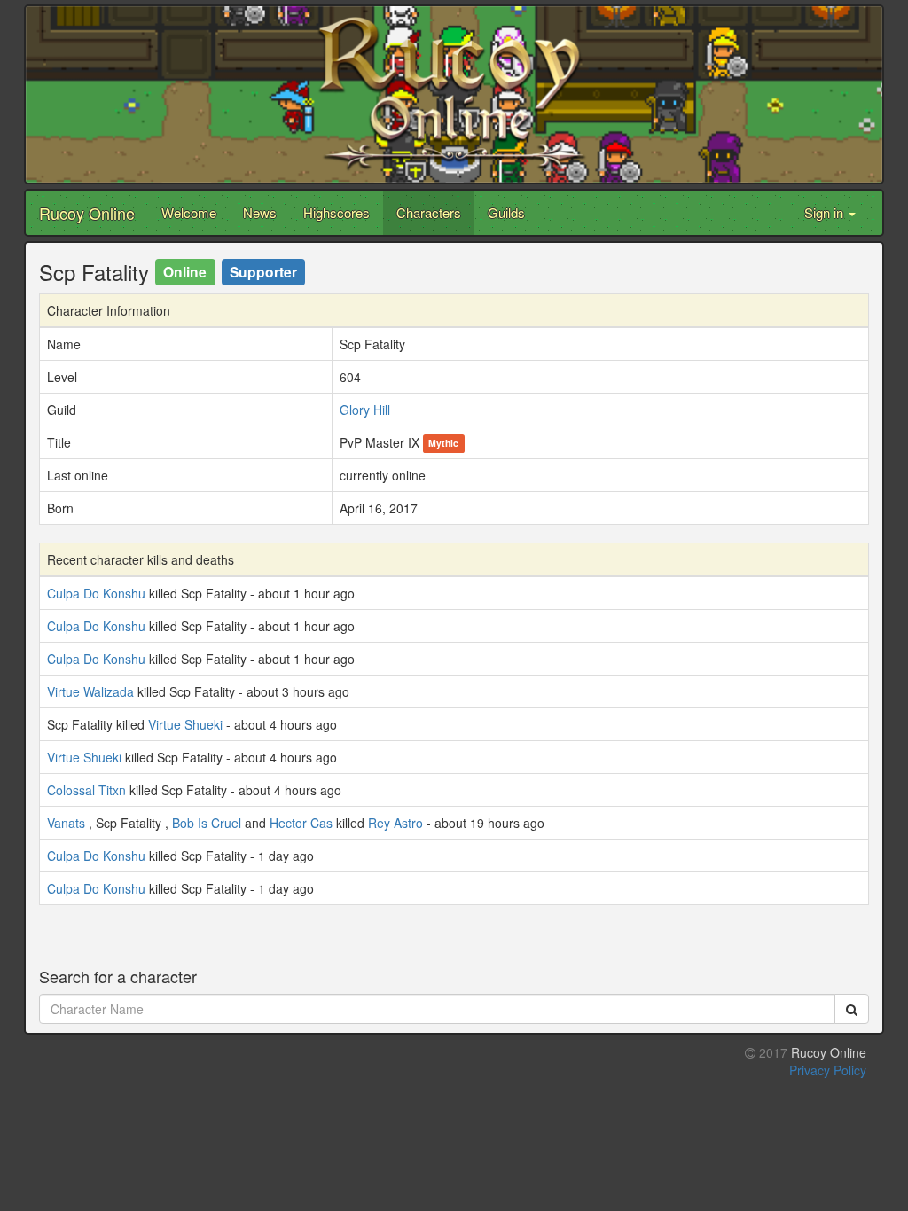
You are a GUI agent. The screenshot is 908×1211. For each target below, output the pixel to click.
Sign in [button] (825, 212)
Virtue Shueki (185, 724)
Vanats (66, 823)
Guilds (506, 212)
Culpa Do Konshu (96, 593)
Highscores (336, 212)
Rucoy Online (87, 212)
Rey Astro (395, 823)
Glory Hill (365, 409)
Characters (428, 212)
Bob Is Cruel (206, 823)
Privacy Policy (827, 1070)
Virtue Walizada (90, 691)
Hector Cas (301, 823)
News (260, 212)
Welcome (188, 212)
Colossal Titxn (86, 790)
